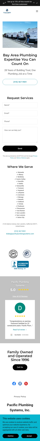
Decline (11, 436)
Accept (29, 436)
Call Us (20, 367)
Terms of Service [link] (21, 158)
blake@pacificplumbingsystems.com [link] (20, 234)
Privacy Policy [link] (20, 397)
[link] (7, 11)
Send (20, 149)
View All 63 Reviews (20, 296)
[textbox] (20, 105)
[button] (37, 11)
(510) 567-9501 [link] (20, 231)
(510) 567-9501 (20, 82)
